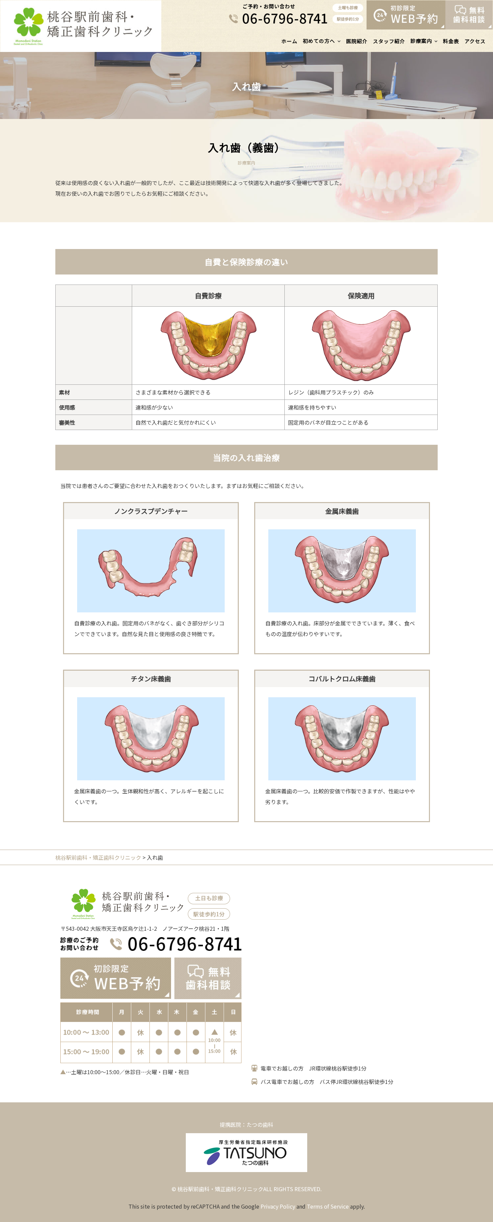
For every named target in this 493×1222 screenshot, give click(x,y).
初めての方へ (319, 40)
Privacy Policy (278, 1206)
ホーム (289, 41)
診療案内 (421, 40)
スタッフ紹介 (389, 41)
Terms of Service (328, 1206)
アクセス (475, 41)
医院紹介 (357, 41)
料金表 (451, 41)
